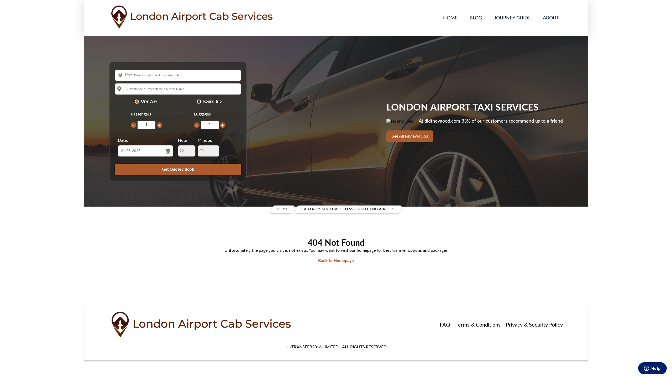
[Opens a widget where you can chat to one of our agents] (652, 368)
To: (127, 89)
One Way (149, 101)
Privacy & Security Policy (534, 325)
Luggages (202, 114)
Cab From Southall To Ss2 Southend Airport (348, 209)
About (551, 18)
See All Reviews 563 (410, 136)
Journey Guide (512, 18)
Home (450, 18)
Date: (123, 140)
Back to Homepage (336, 261)
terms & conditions (478, 325)
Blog (476, 18)
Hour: (183, 140)
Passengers (141, 114)
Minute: (205, 140)
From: (129, 75)
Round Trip (212, 101)
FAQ (445, 325)
